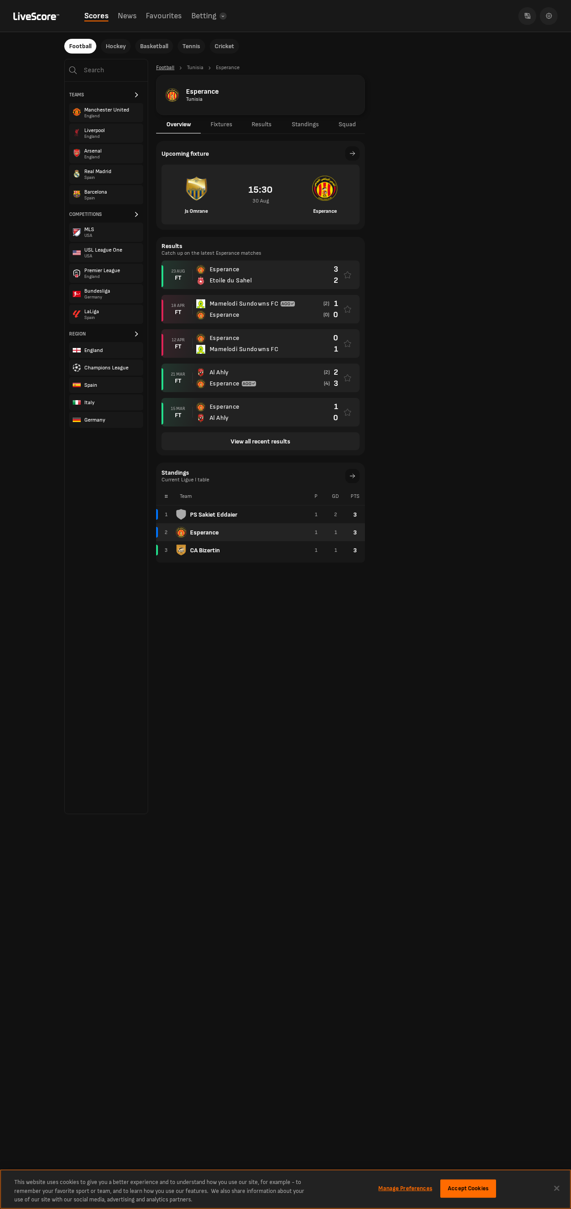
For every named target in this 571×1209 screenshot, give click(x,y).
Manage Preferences (405, 1188)
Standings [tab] (305, 124)
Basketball (154, 46)
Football (80, 46)
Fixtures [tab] (221, 124)
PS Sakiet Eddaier (213, 514)
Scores (96, 16)
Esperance (204, 532)
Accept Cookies (468, 1188)
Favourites (164, 16)
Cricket (224, 46)
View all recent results (260, 441)
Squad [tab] (347, 124)
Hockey (116, 46)
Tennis (191, 46)
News (127, 16)
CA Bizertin (205, 550)
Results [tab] (262, 124)
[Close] (557, 1188)
